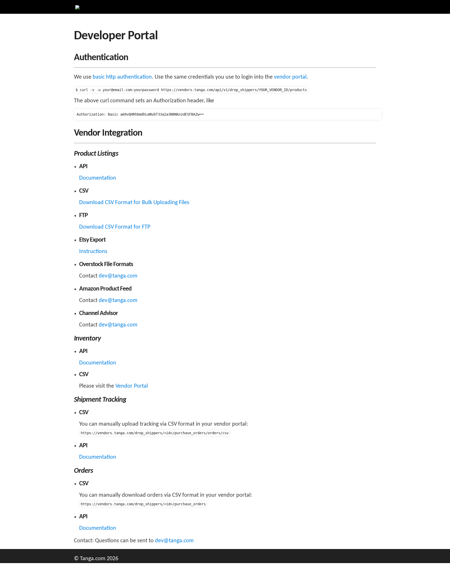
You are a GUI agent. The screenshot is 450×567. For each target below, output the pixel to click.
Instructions (93, 252)
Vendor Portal (131, 386)
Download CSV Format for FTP (114, 227)
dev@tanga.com (118, 276)
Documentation (97, 178)
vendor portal (290, 77)
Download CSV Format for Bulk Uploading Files (134, 203)
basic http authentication (122, 77)
